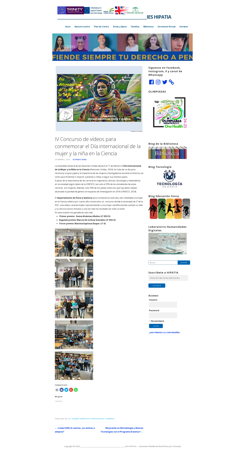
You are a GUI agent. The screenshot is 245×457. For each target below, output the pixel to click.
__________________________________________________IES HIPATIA (114, 16)
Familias (135, 26)
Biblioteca (148, 26)
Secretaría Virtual (166, 26)
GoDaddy (177, 446)
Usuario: (153, 299)
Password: (154, 310)
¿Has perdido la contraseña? (164, 332)
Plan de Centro (101, 26)
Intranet (184, 26)
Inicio (68, 26)
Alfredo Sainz (80, 159)
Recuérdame (157, 321)
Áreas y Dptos (120, 26)
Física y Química (106, 419)
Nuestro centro (82, 26)
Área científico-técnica (86, 419)
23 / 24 (71, 419)
